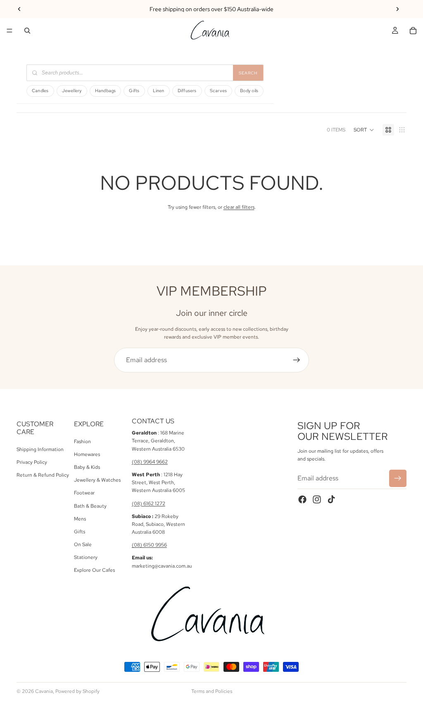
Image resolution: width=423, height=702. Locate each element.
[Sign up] (296, 360)
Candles (40, 90)
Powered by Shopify (77, 691)
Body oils (249, 90)
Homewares (87, 454)
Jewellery (72, 90)
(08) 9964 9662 (150, 461)
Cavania (44, 691)
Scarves (218, 90)
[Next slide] (397, 9)
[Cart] (413, 30)
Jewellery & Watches (97, 480)
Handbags (105, 90)
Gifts (134, 90)
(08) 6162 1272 (148, 503)
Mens (80, 519)
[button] (364, 130)
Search (248, 73)
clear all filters (238, 207)
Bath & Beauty (90, 506)
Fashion (82, 441)
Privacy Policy (32, 462)
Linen (158, 90)
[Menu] (9, 30)
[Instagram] (317, 499)
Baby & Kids (87, 467)
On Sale (83, 544)
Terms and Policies (211, 691)
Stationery (85, 557)
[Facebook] (302, 499)
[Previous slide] (19, 9)
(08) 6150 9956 (149, 545)
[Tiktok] (331, 499)
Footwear (84, 493)
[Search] (27, 30)
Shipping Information (40, 449)
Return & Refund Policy (43, 475)
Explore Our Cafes (94, 570)
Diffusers (187, 90)
